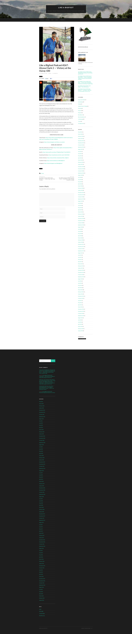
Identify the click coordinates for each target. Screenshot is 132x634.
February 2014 (80, 328)
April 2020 (80, 183)
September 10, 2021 (43, 73)
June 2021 (80, 153)
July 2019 (79, 203)
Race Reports (80, 114)
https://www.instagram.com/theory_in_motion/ (54, 142)
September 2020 (81, 173)
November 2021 (81, 142)
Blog (52, 19)
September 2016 (81, 276)
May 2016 (80, 285)
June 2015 (80, 300)
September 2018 (81, 224)
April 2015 (80, 304)
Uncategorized (80, 123)
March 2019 (80, 211)
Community (62, 19)
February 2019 (80, 214)
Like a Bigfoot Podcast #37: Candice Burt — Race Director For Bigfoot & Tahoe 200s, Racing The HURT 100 (47, 376)
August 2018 (80, 227)
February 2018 (41, 509)
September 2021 (81, 147)
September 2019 (81, 198)
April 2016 (80, 287)
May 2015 (80, 302)
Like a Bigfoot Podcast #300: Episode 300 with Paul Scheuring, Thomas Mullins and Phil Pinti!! (85, 72)
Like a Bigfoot (66, 7)
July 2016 (79, 281)
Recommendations (81, 116)
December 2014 (81, 309)
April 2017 (80, 261)
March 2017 (80, 263)
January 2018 (80, 242)
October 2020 (80, 170)
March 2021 (80, 160)
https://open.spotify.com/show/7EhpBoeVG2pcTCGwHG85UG (56, 152)
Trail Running (80, 119)
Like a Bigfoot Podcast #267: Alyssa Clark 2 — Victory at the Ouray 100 (55, 68)
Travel (79, 121)
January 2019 (80, 216)
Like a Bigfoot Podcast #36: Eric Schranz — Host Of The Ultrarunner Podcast (46, 388)
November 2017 (81, 246)
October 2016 (80, 274)
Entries (41, 611)
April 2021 (80, 157)
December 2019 (81, 192)
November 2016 (81, 272)
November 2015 (81, 296)
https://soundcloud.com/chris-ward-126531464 (59, 155)
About (57, 19)
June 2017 (80, 257)
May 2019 (80, 207)
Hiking (79, 104)
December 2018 (81, 218)
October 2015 (80, 298)
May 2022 (80, 131)
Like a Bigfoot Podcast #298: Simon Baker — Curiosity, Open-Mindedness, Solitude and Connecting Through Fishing (85, 82)
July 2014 (79, 319)
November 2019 (81, 194)
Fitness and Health (81, 99)
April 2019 (80, 209)
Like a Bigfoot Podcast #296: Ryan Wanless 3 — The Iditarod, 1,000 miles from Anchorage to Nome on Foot (84, 90)
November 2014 (81, 311)
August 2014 (80, 317)
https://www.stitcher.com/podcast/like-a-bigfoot (58, 157)
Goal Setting (80, 101)
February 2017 (80, 265)
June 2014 (80, 322)
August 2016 (80, 278)
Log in (40, 609)
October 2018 (80, 222)
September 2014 (81, 315)
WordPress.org (42, 615)
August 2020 (80, 175)
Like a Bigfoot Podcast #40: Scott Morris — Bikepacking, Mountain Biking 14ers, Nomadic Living (47, 372)
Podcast (42, 19)
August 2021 (80, 149)
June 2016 (80, 283)
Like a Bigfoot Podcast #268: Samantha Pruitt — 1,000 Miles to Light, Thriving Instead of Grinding (66, 178)
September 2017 (81, 250)
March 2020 (80, 185)
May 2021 (80, 155)
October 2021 (80, 144)
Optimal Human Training (82, 106)
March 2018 (80, 237)
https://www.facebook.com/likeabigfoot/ (56, 160)
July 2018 (79, 229)
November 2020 (81, 168)
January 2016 (41, 563)
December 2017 (81, 244)
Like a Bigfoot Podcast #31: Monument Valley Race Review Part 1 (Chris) (47, 392)
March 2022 (80, 134)
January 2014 (80, 330)
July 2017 (79, 255)
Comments (42, 613)
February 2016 (80, 291)
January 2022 (80, 138)
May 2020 (80, 181)
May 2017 (80, 259)
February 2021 (80, 162)
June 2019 (80, 205)
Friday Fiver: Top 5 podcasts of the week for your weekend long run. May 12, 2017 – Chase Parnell (47, 380)
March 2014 (80, 326)
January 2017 (80, 268)
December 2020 (81, 166)
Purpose (79, 112)
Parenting (80, 108)
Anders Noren (87, 628)
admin (50, 73)
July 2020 (79, 177)
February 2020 (80, 188)
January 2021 (80, 164)
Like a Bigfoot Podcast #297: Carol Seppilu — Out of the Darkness (84, 86)
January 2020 (80, 190)
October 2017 (80, 248)
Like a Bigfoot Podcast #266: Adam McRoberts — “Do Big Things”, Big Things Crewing (47, 178)
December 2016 (81, 270)
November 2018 (81, 220)
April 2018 (80, 235)
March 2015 (80, 306)
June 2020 (80, 179)
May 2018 (80, 233)
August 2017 (80, 252)
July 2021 (79, 151)
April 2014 (80, 324)
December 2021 (81, 140)
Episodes (47, 19)
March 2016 (80, 289)
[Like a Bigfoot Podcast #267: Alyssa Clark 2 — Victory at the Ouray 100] (56, 44)
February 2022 (80, 136)
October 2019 (80, 196)
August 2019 (80, 201)
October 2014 (80, 313)
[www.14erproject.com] (82, 61)
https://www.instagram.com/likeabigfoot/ (53, 163)
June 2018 (80, 231)
